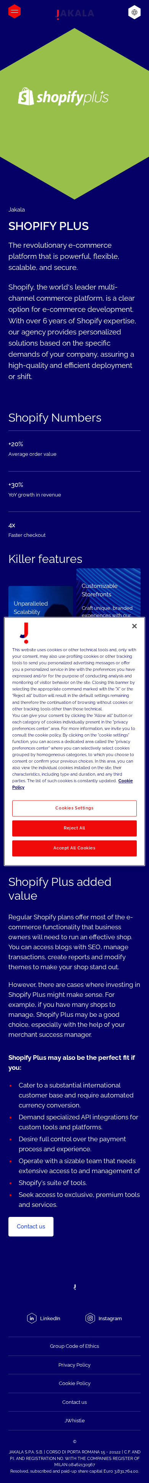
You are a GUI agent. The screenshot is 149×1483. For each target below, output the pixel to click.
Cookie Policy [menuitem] (75, 1383)
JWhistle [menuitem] (75, 1420)
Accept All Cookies (74, 848)
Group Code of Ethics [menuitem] (74, 1346)
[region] (75, 741)
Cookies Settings (74, 808)
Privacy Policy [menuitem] (74, 1365)
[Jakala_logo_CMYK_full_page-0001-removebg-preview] (74, 15)
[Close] (134, 625)
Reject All (74, 828)
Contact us (31, 1226)
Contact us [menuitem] (74, 1402)
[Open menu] (14, 11)
